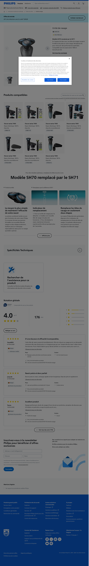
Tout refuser (50, 80)
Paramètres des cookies (28, 80)
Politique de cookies (53, 75)
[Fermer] (69, 59)
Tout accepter (63, 80)
